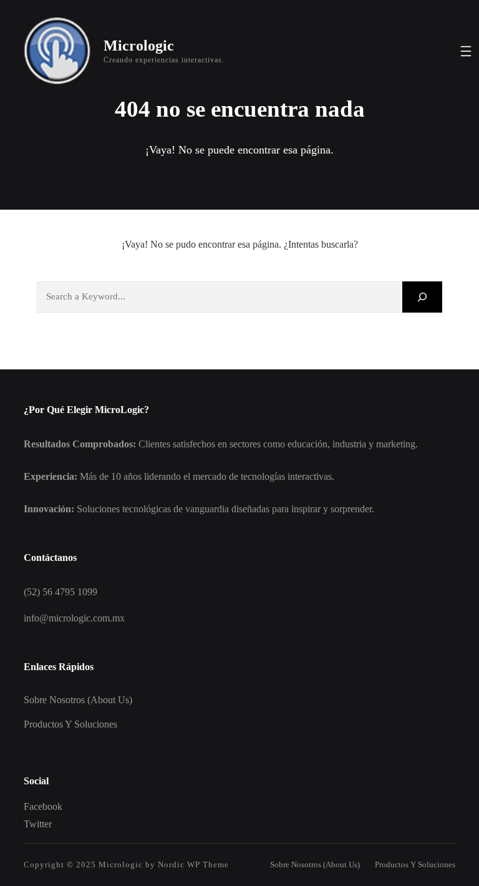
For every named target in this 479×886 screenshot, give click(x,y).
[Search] (422, 296)
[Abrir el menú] (466, 51)
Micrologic (139, 45)
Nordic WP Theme (193, 864)
